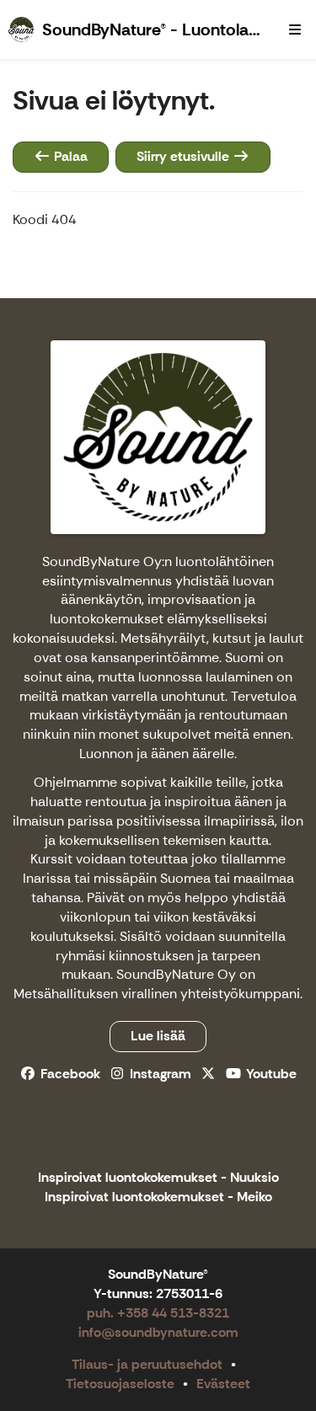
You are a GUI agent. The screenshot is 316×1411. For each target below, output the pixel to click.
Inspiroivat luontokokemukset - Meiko (158, 1197)
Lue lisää (158, 1036)
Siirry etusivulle (185, 156)
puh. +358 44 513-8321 (158, 1313)
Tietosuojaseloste (120, 1383)
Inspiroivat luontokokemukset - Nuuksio (158, 1178)
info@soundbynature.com (158, 1332)
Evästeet (223, 1383)
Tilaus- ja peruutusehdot (147, 1364)
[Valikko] (295, 29)
